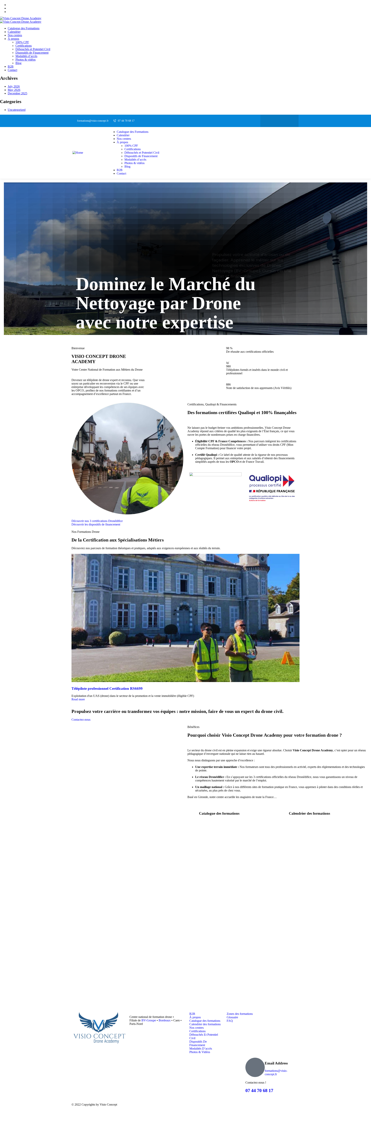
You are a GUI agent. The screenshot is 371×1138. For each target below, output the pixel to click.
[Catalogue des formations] (194, 812)
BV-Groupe (148, 1020)
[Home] (77, 152)
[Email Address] (255, 1067)
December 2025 (17, 93)
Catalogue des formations (219, 813)
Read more (78, 699)
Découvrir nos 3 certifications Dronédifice (97, 521)
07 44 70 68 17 (259, 1090)
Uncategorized (17, 109)
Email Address (276, 1063)
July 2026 (14, 86)
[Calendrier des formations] (284, 812)
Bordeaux (165, 1020)
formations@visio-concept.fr (276, 1072)
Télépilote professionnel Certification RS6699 (107, 688)
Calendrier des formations (309, 813)
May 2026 (14, 90)
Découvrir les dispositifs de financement (95, 524)
